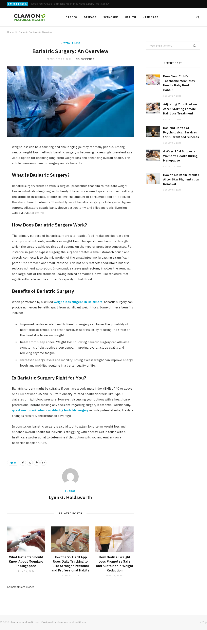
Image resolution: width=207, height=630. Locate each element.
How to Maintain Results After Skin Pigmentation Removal (181, 179)
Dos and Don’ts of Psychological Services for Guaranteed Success (181, 132)
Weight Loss (71, 43)
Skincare (110, 17)
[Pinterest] (37, 463)
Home (10, 32)
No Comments (85, 59)
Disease (90, 17)
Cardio (71, 17)
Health (130, 17)
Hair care (150, 17)
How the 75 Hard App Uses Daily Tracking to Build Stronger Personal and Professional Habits (70, 563)
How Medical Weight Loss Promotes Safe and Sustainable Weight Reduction (114, 563)
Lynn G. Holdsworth (70, 497)
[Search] (196, 17)
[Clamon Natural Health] (30, 17)
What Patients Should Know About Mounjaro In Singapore (26, 561)
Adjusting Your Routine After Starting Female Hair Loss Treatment (70, 3)
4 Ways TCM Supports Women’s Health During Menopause (180, 155)
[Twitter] (30, 463)
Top (204, 622)
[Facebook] (23, 463)
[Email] (43, 463)
